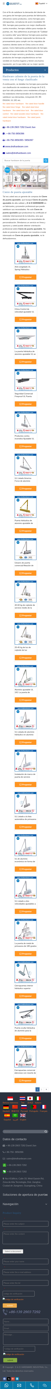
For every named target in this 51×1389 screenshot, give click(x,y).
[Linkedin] (17, 1379)
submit (10, 1305)
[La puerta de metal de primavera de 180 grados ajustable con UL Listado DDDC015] (25, 929)
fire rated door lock (21, 110)
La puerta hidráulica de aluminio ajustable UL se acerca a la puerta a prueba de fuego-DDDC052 (25, 352)
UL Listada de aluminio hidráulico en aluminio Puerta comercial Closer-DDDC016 (25, 733)
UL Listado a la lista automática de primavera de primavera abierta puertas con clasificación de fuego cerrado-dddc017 (25, 818)
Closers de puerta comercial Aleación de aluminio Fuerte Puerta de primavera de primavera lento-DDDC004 (24, 564)
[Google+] (13, 1379)
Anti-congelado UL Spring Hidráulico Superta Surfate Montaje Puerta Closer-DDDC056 (25, 268)
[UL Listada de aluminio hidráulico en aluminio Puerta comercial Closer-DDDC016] (25, 718)
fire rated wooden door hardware (24, 114)
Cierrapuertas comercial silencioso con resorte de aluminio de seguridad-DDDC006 (25, 1071)
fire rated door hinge (11, 107)
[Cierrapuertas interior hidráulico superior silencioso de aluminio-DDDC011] (25, 972)
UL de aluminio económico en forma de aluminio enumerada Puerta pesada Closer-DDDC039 (25, 860)
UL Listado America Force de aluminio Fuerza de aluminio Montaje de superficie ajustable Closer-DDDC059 (24, 479)
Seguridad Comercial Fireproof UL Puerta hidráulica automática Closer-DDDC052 (24, 395)
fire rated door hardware (13, 104)
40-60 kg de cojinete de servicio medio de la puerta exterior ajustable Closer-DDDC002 (25, 606)
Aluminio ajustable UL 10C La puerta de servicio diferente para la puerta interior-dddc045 (25, 691)
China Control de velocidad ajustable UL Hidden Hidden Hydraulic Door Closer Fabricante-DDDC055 (25, 310)
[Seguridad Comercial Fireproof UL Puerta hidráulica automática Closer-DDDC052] (25, 380)
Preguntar (27, 277)
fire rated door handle (35, 104)
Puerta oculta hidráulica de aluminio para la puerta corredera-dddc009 (25, 1029)
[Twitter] (8, 1379)
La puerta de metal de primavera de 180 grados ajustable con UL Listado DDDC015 (25, 944)
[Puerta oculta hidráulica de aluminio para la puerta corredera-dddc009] (25, 1014)
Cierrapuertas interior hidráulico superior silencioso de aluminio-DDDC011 (24, 987)
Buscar (46, 160)
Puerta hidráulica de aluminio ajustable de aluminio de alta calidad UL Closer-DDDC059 (25, 522)
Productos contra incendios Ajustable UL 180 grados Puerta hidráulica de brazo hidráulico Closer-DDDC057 (24, 437)
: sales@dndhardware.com (17, 1158)
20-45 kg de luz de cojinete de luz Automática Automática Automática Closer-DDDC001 (24, 648)
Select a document (13, 1251)
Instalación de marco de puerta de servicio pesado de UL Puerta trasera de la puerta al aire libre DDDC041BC (25, 775)
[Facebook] (4, 1379)
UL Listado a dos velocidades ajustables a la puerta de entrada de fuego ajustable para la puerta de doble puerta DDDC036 (25, 902)
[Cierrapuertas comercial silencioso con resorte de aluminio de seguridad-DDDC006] (25, 1056)
